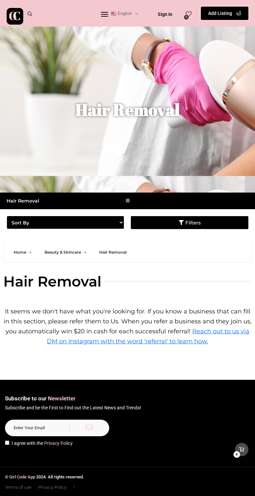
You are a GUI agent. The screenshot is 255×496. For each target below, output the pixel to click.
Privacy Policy (58, 443)
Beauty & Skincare (62, 252)
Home (20, 252)
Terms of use (18, 487)
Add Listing (220, 13)
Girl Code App (22, 476)
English (124, 13)
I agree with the (42, 443)
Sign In (165, 14)
